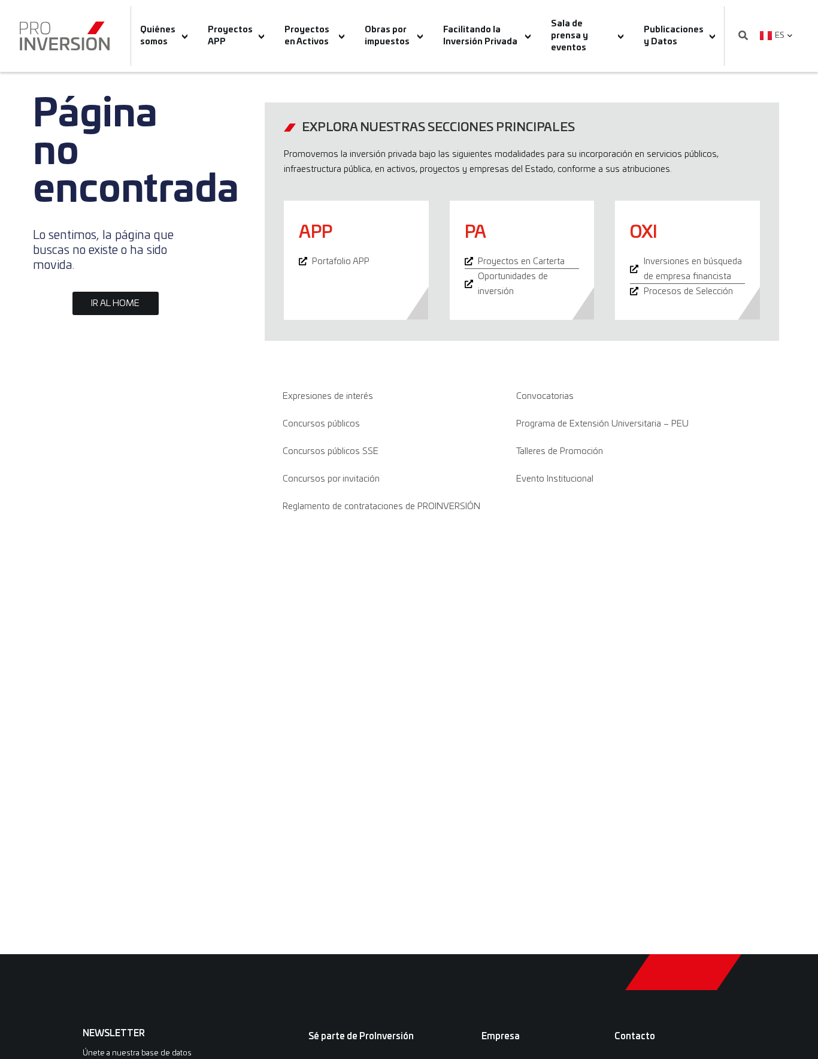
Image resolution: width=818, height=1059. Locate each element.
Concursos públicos (321, 423)
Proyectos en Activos (306, 36)
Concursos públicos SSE (330, 451)
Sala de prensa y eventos (569, 36)
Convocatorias (545, 396)
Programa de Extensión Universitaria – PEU (602, 423)
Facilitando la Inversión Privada (480, 36)
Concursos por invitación (331, 478)
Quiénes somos (157, 36)
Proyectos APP (230, 36)
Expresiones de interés (328, 396)
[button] (743, 36)
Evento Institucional (554, 478)
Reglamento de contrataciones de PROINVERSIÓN (381, 506)
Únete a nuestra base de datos (137, 1053)
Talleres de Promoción (559, 451)
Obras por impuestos (387, 36)
